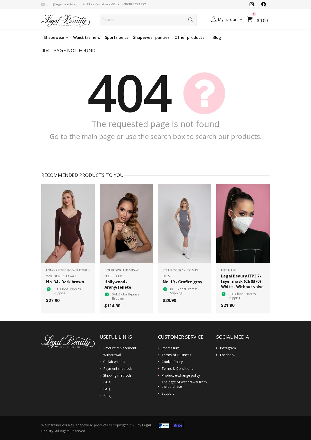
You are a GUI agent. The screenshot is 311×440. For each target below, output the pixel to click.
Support (168, 393)
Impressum (170, 348)
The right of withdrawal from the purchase (184, 384)
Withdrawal (112, 355)
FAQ (106, 382)
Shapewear (55, 37)
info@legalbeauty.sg (62, 4)
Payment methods (117, 368)
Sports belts (116, 37)
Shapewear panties (151, 37)
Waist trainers (86, 37)
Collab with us (114, 362)
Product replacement (119, 348)
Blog (217, 37)
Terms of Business (176, 355)
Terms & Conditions (177, 368)
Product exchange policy (181, 375)
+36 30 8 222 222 (134, 4)
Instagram (228, 348)
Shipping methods (117, 375)
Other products (189, 37)
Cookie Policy (172, 362)
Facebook (227, 355)
